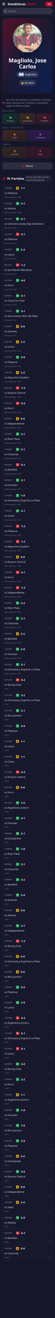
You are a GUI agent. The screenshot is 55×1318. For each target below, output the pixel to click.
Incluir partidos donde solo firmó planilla (37, 179)
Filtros (29, 166)
